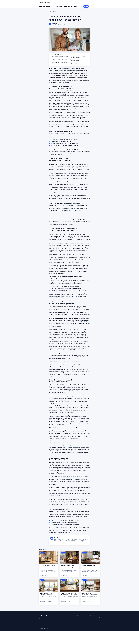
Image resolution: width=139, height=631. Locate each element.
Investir (61, 6)
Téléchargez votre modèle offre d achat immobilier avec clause (69, 594)
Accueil (40, 6)
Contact (86, 6)
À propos (80, 6)
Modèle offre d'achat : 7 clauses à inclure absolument (89, 594)
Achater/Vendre (46, 6)
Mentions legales (97, 615)
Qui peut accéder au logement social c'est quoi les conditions (47, 566)
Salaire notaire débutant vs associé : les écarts (88, 566)
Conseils (75, 6)
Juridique (70, 6)
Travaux (65, 6)
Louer (52, 6)
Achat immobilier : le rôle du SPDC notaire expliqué (67, 566)
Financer (56, 6)
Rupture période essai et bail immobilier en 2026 (46, 594)
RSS (99, 617)
